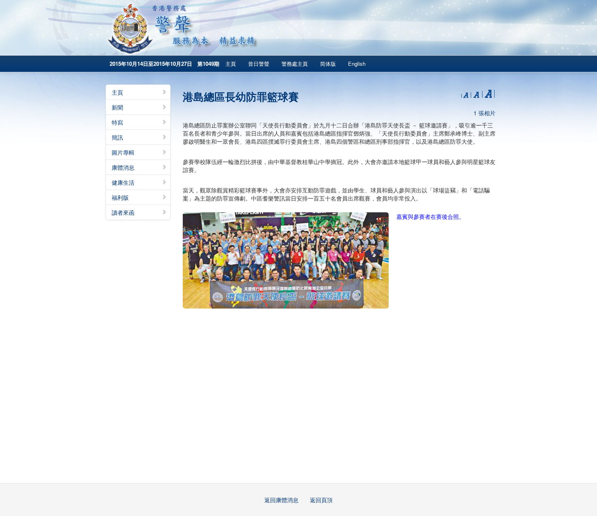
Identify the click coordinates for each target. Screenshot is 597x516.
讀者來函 (123, 212)
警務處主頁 (294, 63)
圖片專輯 (123, 152)
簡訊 (117, 137)
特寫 (117, 122)
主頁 (230, 63)
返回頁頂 (321, 500)
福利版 (120, 197)
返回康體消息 (281, 500)
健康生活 (123, 182)
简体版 (328, 63)
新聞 (117, 107)
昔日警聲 (258, 63)
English (357, 63)
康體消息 (123, 167)
